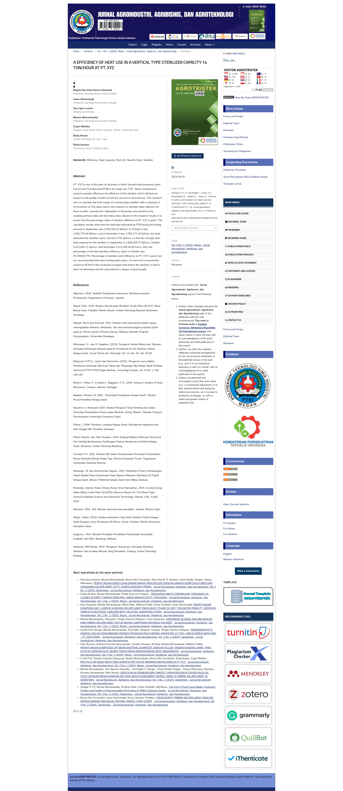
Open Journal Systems (236, 504)
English (227, 553)
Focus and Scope (233, 116)
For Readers (229, 523)
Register (156, 44)
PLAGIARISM (234, 279)
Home (169, 44)
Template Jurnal (232, 183)
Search (132, 44)
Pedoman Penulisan (234, 169)
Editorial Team (231, 123)
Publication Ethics (233, 144)
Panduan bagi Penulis (235, 137)
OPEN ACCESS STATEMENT (242, 263)
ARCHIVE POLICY (237, 304)
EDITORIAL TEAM (237, 222)
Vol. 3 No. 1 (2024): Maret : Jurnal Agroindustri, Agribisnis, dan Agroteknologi (137, 51)
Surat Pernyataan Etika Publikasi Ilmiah (245, 176)
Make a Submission (248, 571)
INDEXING (233, 287)
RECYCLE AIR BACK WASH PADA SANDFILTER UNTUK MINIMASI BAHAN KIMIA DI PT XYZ (133, 661)
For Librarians (230, 534)
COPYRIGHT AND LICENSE (241, 271)
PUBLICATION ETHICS (239, 246)
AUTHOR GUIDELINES (239, 295)
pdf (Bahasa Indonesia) (189, 155)
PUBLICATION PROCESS (240, 254)
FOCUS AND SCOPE (238, 213)
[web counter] (228, 97)
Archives (195, 44)
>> (81, 710)
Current (181, 44)
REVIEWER (234, 230)
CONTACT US (234, 320)
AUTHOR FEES (235, 312)
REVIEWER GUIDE (237, 238)
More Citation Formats (186, 227)
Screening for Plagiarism (237, 151)
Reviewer (228, 130)
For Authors (229, 528)
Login (144, 44)
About (208, 44)
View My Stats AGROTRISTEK (252, 97)
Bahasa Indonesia (233, 559)
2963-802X (238, 53)
